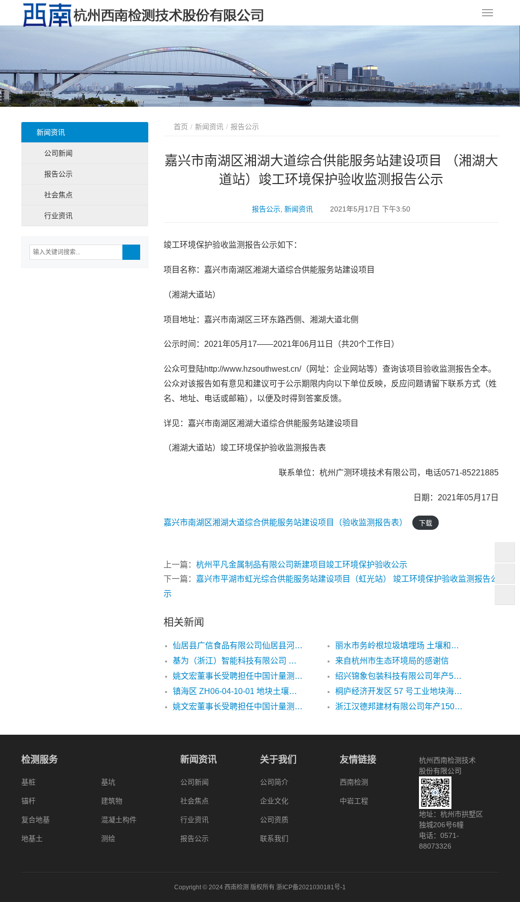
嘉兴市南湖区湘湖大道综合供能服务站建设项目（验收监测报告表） (285, 522)
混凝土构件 (119, 820)
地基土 (32, 838)
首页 (181, 127)
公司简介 (274, 782)
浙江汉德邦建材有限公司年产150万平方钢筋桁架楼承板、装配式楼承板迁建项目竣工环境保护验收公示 (400, 706)
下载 (425, 523)
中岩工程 (354, 801)
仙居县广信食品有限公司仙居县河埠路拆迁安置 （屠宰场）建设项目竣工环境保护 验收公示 (238, 645)
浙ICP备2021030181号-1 (311, 887)
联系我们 (274, 838)
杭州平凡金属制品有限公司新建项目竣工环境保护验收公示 (301, 564)
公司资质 (274, 820)
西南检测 (354, 782)
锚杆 (28, 801)
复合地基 (35, 820)
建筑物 (111, 801)
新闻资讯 (298, 209)
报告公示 (266, 209)
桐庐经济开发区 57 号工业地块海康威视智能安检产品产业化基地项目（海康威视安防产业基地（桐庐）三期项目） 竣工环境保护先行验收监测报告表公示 (400, 691)
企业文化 (274, 801)
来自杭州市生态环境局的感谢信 (392, 660)
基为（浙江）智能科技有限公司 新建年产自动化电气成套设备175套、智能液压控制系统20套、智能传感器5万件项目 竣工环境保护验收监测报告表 (238, 660)
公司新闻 (58, 153)
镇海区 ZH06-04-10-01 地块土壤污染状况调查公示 (238, 691)
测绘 (108, 838)
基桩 (28, 782)
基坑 (108, 782)
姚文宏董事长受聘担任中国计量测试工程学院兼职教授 (238, 676)
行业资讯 (58, 216)
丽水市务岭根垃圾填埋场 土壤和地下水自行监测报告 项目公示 (400, 645)
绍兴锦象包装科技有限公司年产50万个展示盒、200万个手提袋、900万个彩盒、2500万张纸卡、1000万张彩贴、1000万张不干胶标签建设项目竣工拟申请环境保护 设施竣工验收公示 (400, 676)
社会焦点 (58, 195)
